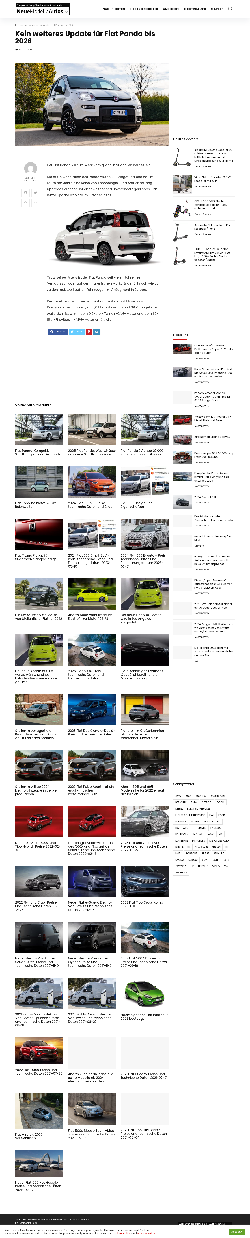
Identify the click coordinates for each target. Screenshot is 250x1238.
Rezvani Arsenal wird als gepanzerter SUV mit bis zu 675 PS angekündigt (212, 396)
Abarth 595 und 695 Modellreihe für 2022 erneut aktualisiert (142, 790)
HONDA (195, 821)
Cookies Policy (121, 1233)
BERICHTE (181, 802)
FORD (221, 815)
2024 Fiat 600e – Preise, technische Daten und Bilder (90, 505)
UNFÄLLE (203, 866)
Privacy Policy (146, 1233)
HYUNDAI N (181, 834)
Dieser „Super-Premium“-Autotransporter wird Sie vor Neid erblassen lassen (213, 583)
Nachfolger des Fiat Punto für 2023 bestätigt (144, 1017)
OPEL (228, 847)
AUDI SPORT (218, 796)
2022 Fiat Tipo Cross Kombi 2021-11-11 (142, 904)
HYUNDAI (199, 545)
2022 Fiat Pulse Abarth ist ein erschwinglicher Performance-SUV (91, 790)
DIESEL (179, 808)
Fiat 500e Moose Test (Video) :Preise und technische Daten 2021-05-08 (92, 1132)
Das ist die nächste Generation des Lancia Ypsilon (214, 518)
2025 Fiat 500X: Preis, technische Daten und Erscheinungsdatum (86, 675)
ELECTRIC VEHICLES (198, 808)
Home (18, 25)
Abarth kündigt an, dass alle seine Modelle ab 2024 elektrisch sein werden (90, 1076)
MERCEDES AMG (219, 840)
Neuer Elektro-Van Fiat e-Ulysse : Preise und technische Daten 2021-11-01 (90, 962)
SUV (204, 860)
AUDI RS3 (201, 796)
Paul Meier (30, 178)
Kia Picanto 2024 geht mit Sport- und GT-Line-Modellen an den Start (213, 651)
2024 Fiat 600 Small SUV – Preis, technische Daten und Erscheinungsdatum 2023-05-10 (90, 561)
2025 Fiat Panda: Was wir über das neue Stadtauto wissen (92, 453)
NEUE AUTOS (183, 847)
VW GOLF (181, 872)
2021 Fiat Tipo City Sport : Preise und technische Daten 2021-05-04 (144, 1127)
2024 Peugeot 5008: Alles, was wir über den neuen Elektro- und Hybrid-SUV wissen (214, 627)
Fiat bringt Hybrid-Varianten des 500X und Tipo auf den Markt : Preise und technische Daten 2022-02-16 (91, 848)
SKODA (179, 860)
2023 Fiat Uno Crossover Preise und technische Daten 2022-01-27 (144, 846)
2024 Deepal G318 (205, 497)
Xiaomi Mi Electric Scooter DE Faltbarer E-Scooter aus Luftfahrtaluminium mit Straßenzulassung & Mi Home (213, 155)
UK (192, 866)
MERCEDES (198, 840)
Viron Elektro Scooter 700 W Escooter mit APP (212, 179)
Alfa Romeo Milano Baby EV (212, 437)
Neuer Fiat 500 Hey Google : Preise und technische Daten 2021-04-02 (38, 1184)
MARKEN (217, 9)
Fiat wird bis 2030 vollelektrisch (29, 1134)
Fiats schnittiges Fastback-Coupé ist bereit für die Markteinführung (143, 675)
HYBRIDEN (200, 828)
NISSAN (216, 847)
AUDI (188, 796)
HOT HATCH (182, 828)
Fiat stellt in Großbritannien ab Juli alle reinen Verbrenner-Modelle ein (142, 734)
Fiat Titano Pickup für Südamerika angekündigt (35, 557)
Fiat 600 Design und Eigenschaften (137, 505)
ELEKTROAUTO (195, 9)
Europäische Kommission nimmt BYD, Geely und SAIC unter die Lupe (212, 477)
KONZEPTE (181, 840)
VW (226, 866)
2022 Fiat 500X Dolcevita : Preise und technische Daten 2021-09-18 (144, 962)
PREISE (205, 853)
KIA (196, 660)
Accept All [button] (237, 1231)
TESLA (225, 860)
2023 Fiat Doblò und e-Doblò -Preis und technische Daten (92, 733)
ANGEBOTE (171, 9)
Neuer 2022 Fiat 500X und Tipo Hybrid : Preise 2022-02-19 (38, 846)
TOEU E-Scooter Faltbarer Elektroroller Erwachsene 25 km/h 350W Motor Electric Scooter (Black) (212, 254)
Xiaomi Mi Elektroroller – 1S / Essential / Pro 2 (212, 227)
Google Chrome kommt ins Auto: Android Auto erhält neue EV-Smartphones (212, 560)
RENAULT (219, 853)
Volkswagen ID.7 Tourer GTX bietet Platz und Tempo (212, 418)
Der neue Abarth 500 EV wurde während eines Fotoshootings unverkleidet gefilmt (37, 676)
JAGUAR (197, 834)
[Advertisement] (105, 365)
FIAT (30, 49)
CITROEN (207, 802)
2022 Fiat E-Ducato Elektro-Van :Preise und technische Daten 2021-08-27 (90, 1018)
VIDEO (216, 866)
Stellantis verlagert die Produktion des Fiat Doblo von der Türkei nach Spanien (38, 734)
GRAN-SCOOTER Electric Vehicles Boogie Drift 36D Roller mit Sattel (210, 204)
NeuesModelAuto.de (26, 1221)
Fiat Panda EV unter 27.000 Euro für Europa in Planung (142, 453)
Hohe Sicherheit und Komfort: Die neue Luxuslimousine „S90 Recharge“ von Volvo (213, 372)
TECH (214, 860)
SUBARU (193, 860)
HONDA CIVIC (212, 821)
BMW (194, 802)
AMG (178, 796)
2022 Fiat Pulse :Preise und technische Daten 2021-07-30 (39, 1072)
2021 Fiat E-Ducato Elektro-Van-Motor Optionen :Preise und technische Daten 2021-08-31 (37, 1020)
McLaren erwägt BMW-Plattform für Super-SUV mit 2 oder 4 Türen (213, 349)
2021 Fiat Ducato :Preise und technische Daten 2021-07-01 (144, 1076)
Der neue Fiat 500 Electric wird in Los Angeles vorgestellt (141, 618)
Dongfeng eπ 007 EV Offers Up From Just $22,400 (214, 455)
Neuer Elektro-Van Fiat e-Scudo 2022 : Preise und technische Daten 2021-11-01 (37, 962)
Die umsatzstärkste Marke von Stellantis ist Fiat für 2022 (38, 617)
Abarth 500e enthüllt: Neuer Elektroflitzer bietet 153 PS (90, 617)
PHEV (178, 853)
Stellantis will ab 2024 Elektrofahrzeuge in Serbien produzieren (37, 790)
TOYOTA (180, 866)
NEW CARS (201, 847)
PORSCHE (191, 853)
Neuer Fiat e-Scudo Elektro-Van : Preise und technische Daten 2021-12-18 (90, 906)
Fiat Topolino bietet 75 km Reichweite (35, 505)
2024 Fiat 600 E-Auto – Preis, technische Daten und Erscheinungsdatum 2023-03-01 (143, 561)
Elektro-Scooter (202, 166)
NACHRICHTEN (114, 9)
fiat (211, 815)
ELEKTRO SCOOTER (144, 9)
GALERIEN (180, 821)
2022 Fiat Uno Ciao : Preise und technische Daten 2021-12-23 (37, 906)
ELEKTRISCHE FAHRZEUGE (190, 815)
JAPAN (210, 834)
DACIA (221, 802)
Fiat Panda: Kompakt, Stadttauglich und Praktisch (37, 453)
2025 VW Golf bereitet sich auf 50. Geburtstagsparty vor (214, 606)
